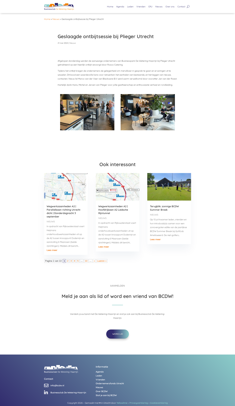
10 (86, 261)
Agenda (120, 6)
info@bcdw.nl (57, 385)
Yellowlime (122, 403)
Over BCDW (102, 391)
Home (110, 6)
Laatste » (101, 261)
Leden (130, 6)
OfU (150, 6)
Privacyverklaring (138, 403)
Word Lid (117, 334)
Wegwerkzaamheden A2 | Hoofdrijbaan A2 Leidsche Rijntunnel (113, 210)
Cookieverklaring (159, 403)
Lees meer (52, 250)
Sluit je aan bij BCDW (106, 395)
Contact (181, 6)
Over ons (170, 6)
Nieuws (159, 6)
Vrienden (140, 6)
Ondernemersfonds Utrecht (110, 383)
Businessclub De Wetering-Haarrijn (68, 392)
